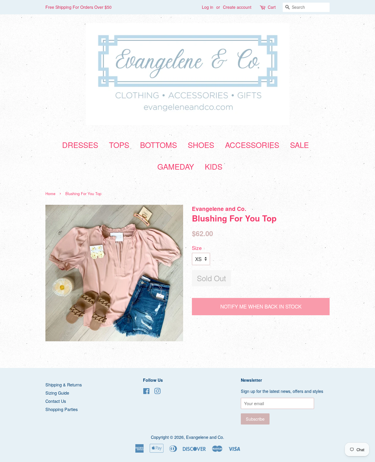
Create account (237, 7)
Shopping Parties (61, 409)
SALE (299, 144)
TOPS (119, 144)
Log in (207, 7)
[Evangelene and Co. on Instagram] (157, 392)
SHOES (201, 144)
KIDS (213, 166)
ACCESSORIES (252, 144)
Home (50, 193)
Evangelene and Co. (205, 437)
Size (197, 247)
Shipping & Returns (63, 384)
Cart (272, 7)
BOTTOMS (158, 144)
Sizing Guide (57, 393)
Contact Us (55, 401)
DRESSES (80, 144)
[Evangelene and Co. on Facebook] (146, 392)
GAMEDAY (175, 166)
